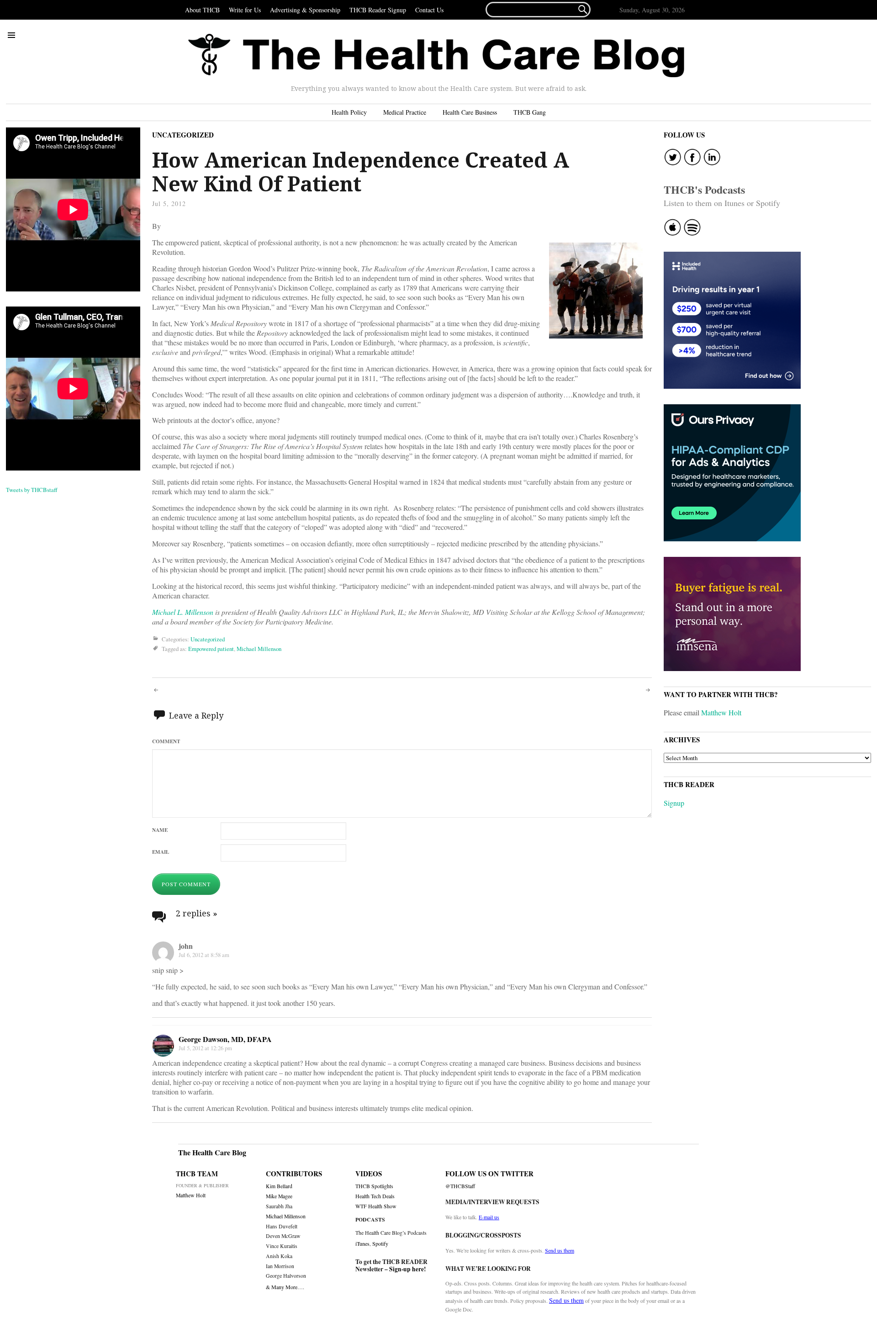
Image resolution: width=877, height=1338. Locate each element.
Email (160, 852)
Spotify (380, 1243)
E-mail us (489, 1217)
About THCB (202, 9)
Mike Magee (279, 1196)
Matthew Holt (721, 712)
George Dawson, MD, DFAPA (225, 1039)
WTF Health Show (375, 1206)
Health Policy (349, 112)
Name (160, 830)
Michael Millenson (259, 649)
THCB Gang (529, 112)
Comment (166, 741)
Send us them (559, 1250)
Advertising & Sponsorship (305, 9)
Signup (674, 803)
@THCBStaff (460, 1186)
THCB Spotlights (374, 1186)
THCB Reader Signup (377, 9)
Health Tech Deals (375, 1196)
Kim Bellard (279, 1186)
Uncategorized (183, 135)
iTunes (362, 1243)
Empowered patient (211, 649)
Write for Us (245, 9)
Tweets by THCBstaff (32, 490)
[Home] (436, 55)
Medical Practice (404, 112)
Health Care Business (470, 112)
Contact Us (429, 9)
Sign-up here (406, 1269)
